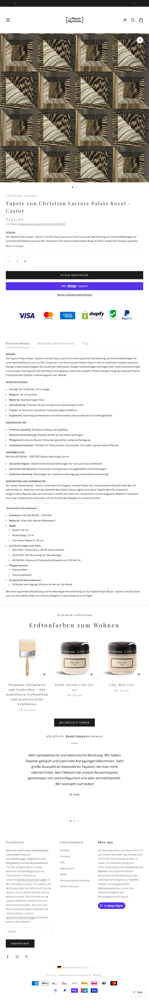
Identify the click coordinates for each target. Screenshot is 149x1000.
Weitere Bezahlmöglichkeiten (74, 294)
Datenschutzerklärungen (32, 879)
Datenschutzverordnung (74, 880)
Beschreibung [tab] (18, 343)
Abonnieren (20, 943)
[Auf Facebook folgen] (7, 957)
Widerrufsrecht (69, 886)
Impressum (67, 868)
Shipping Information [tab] (56, 343)
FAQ (62, 862)
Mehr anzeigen (15, 246)
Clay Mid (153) (121, 685)
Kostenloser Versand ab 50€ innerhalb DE (42, 224)
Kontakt (64, 850)
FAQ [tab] (85, 343)
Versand (65, 856)
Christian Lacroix (21, 195)
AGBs (63, 874)
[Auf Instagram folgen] (17, 957)
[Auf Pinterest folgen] (26, 957)
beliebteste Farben (74, 722)
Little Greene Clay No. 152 (74, 687)
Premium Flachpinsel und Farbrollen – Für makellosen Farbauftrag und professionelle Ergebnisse (27, 694)
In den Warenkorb (74, 275)
